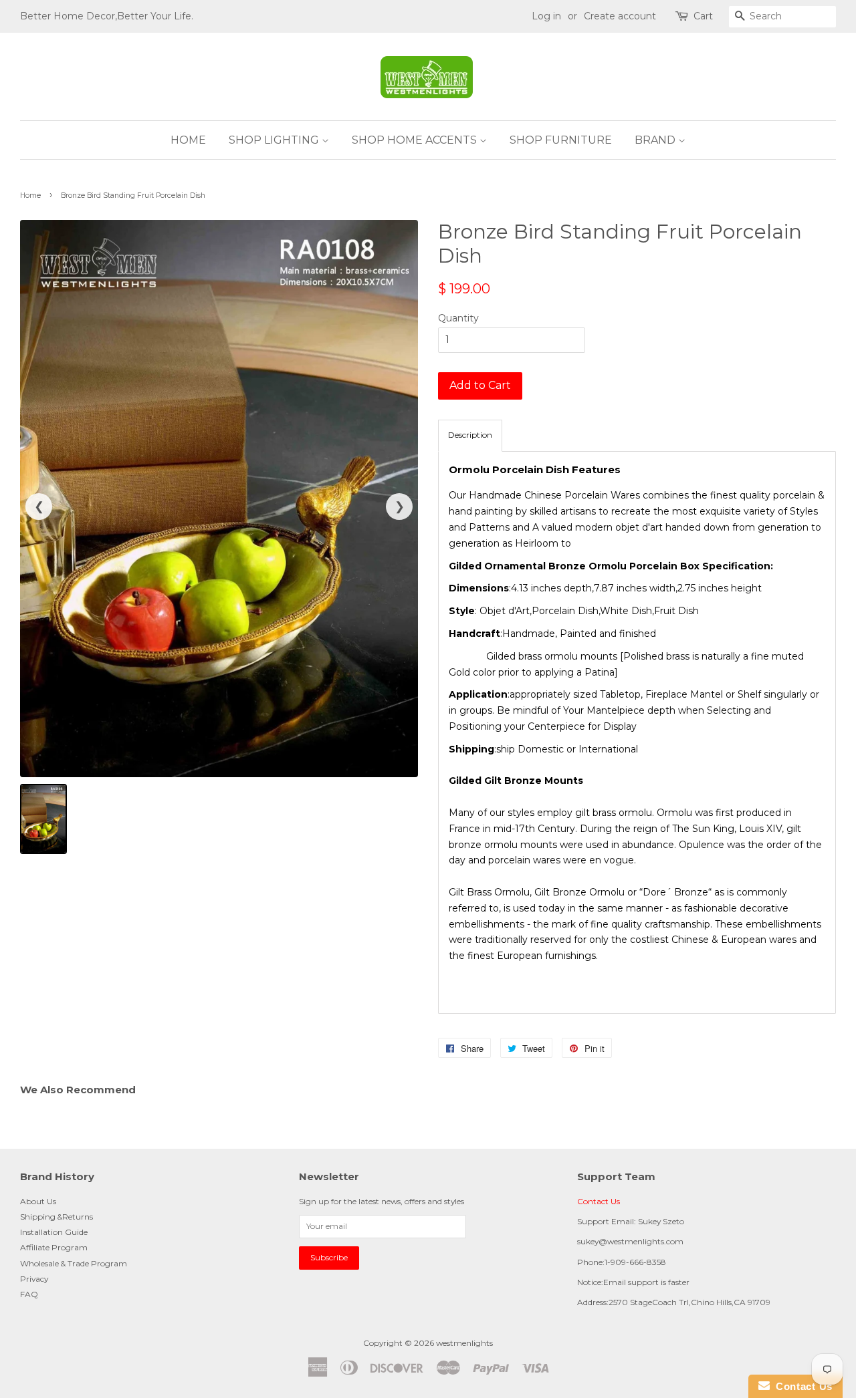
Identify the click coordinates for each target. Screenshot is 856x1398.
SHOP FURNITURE (561, 140)
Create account (620, 16)
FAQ (29, 1294)
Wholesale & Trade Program (73, 1263)
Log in (546, 16)
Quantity (458, 318)
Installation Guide (54, 1232)
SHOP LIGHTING (275, 140)
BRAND (656, 140)
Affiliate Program (54, 1247)
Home (30, 195)
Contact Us (598, 1201)
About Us (38, 1201)
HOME (188, 140)
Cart (703, 16)
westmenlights (464, 1343)
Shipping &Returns (56, 1217)
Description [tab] (470, 435)
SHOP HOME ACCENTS (415, 140)
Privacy (34, 1279)
